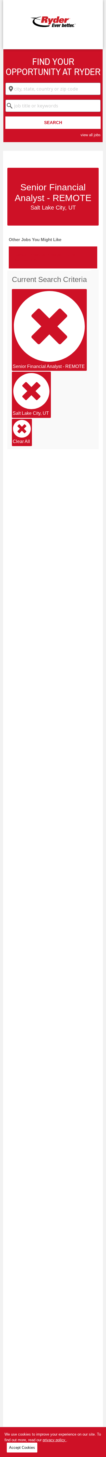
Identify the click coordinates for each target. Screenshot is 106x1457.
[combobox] (52, 89)
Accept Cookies (22, 1447)
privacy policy (54, 1440)
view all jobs (91, 135)
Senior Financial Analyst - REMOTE (49, 366)
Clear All (21, 441)
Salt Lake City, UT (31, 413)
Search (53, 122)
